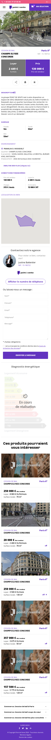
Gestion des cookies (25, 737)
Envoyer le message (25, 355)
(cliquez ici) (25, 166)
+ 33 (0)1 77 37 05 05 (12, 2)
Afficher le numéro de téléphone (25, 281)
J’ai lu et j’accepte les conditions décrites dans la (24, 347)
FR (47, 2)
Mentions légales (25, 735)
